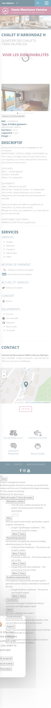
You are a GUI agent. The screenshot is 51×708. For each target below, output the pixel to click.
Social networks (14, 616)
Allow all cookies (8, 498)
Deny (22, 534)
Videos (10, 636)
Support (10, 626)
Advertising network (16, 538)
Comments (12, 600)
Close (3, 479)
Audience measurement (18, 577)
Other (9, 610)
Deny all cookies (25, 498)
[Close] (1, 476)
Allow (14, 514)
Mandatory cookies (15, 501)
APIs (9, 518)
